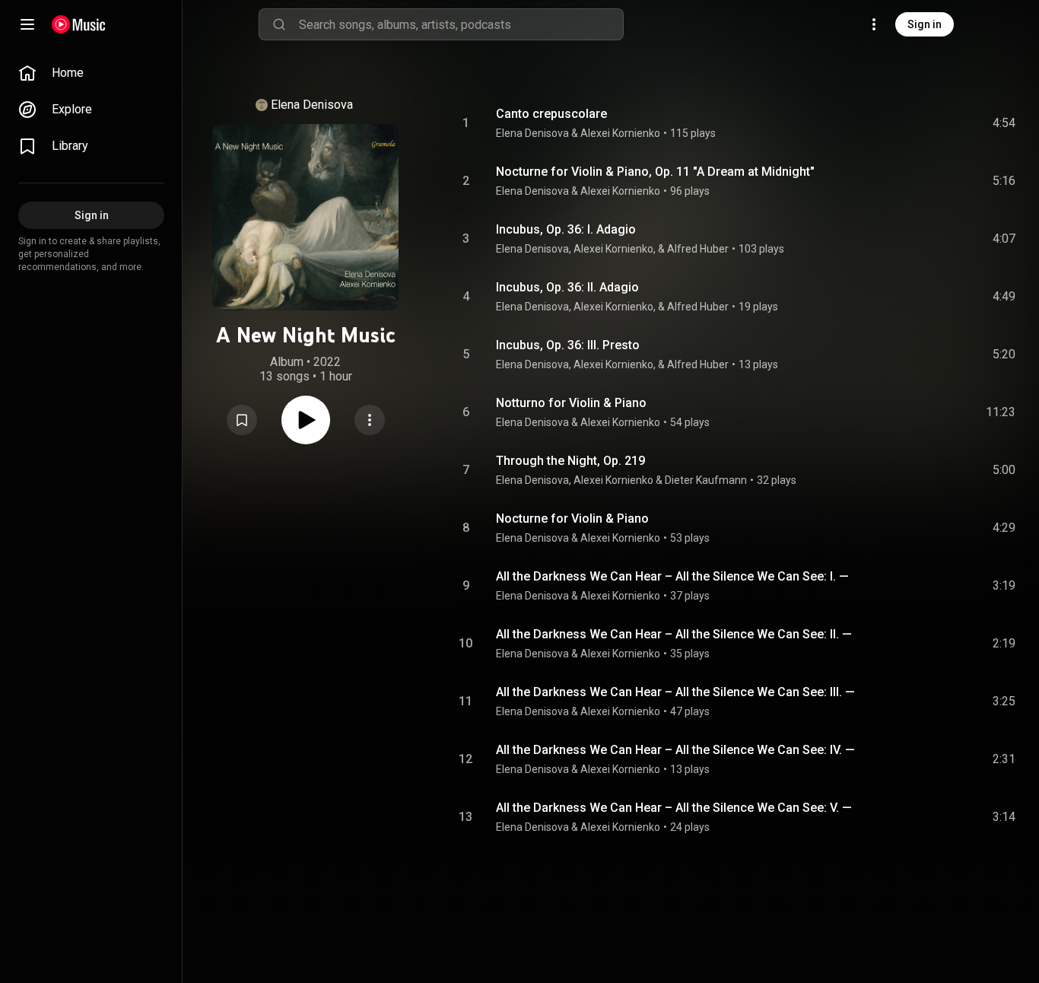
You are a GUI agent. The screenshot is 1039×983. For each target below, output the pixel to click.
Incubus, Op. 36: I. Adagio (566, 229)
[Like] (889, 123)
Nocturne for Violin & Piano (572, 518)
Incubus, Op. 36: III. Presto (568, 345)
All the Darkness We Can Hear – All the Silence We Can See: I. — (672, 576)
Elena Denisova (312, 104)
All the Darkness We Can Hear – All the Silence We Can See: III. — (675, 692)
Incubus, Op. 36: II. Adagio (567, 287)
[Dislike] (918, 123)
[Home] (79, 24)
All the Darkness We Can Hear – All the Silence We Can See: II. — (674, 634)
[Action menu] (369, 420)
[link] (91, 73)
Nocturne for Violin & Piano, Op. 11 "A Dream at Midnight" (655, 171)
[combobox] (461, 24)
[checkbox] (1005, 123)
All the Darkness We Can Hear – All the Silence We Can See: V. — (674, 807)
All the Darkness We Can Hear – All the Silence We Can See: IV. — (675, 750)
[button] (242, 420)
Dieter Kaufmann (706, 480)
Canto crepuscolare (551, 114)
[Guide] (27, 24)
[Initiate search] (279, 24)
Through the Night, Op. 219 (570, 460)
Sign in (924, 24)
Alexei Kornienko (620, 133)
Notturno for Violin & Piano (571, 403)
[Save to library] (242, 420)
